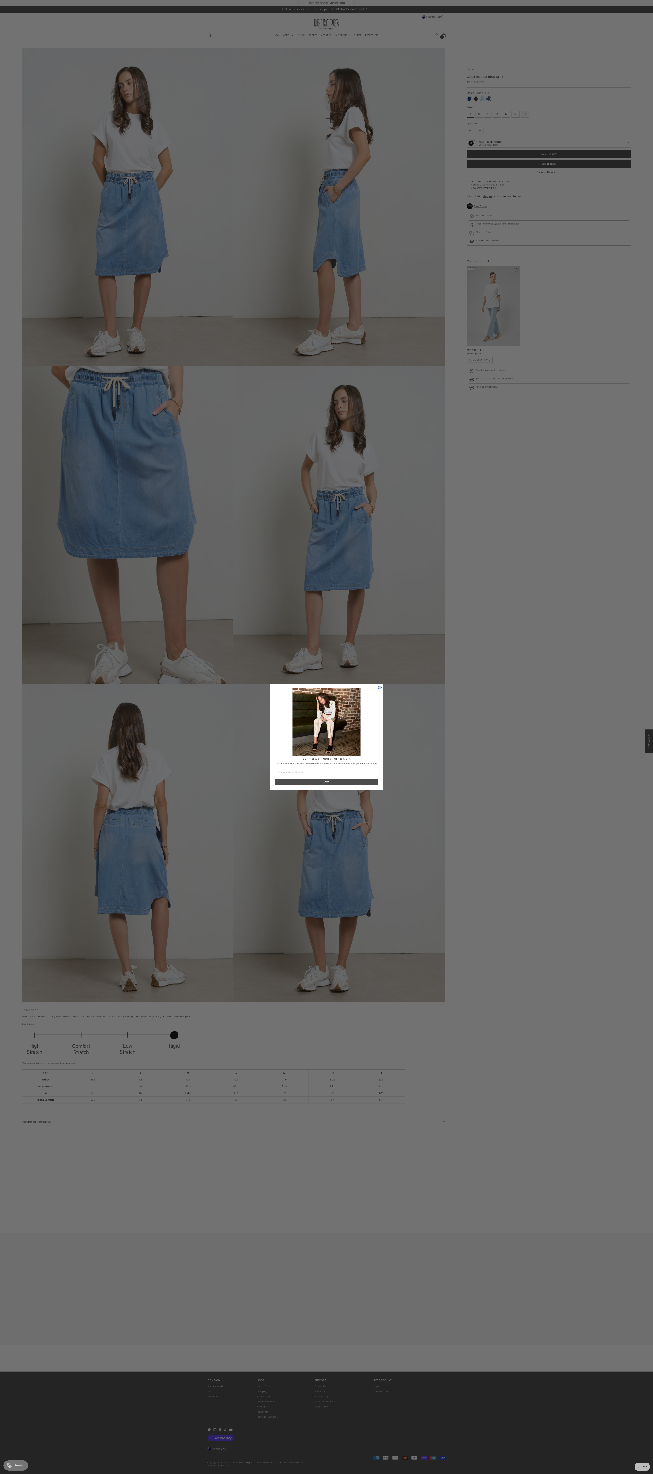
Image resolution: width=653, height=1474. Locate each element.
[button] (326, 722)
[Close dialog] (379, 687)
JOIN (326, 781)
